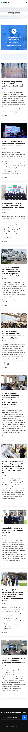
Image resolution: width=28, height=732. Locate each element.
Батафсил (4, 115)
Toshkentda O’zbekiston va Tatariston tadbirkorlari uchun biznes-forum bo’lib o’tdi (13, 143)
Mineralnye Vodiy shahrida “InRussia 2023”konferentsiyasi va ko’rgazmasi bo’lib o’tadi (13, 84)
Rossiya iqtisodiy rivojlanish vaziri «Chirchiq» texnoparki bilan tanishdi (12, 530)
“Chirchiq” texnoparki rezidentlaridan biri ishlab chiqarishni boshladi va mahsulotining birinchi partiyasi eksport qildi (11, 271)
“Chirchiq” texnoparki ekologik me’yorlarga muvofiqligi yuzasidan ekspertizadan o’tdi (13, 660)
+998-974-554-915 (14, 45)
